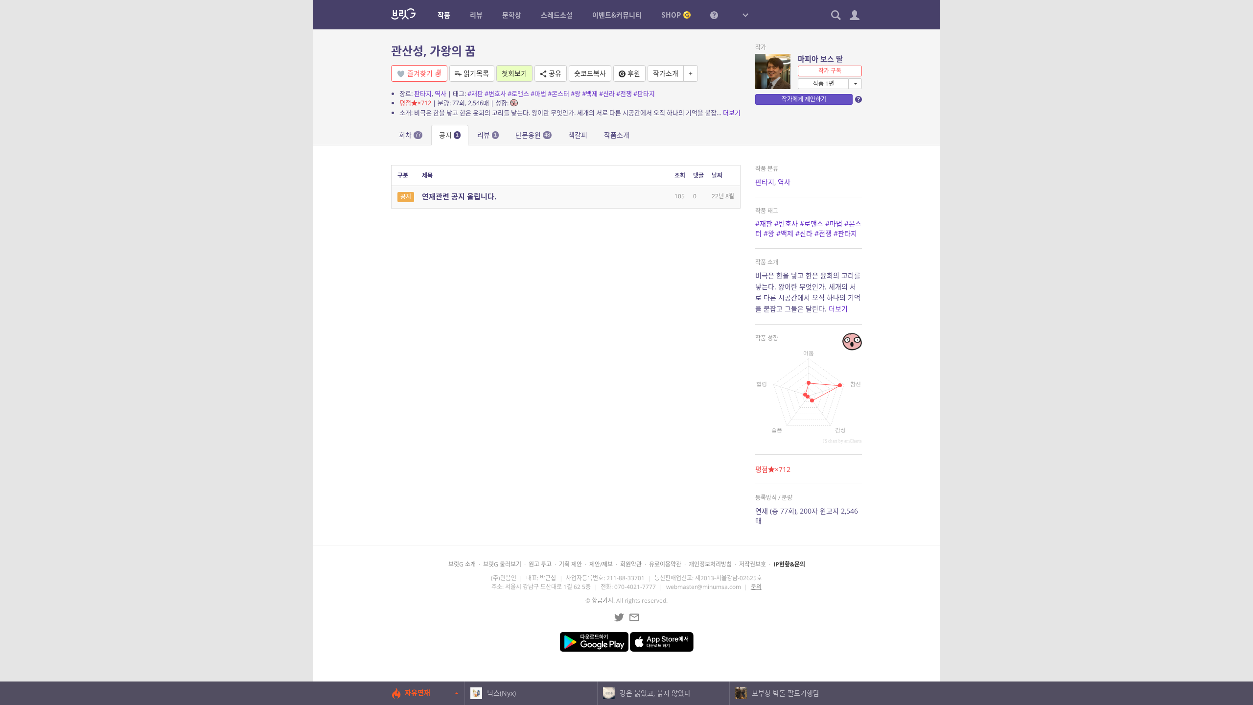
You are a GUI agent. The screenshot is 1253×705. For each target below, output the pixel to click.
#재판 (475, 93)
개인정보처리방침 (710, 564)
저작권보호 (752, 564)
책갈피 (577, 135)
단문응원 (532, 135)
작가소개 (665, 73)
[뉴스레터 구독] (634, 617)
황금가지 (602, 600)
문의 (756, 587)
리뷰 (487, 135)
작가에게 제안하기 (804, 99)
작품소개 (616, 135)
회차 (410, 135)
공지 (449, 135)
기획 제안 (570, 564)
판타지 (423, 93)
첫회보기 (514, 73)
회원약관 (631, 564)
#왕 (575, 93)
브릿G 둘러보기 (502, 564)
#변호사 (495, 93)
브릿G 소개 (462, 564)
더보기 (732, 112)
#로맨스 (518, 93)
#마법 (538, 93)
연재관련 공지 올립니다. (459, 196)
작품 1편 (823, 83)
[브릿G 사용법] (714, 14)
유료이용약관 (665, 564)
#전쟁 (624, 93)
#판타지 (644, 93)
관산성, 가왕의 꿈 (433, 51)
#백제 (590, 93)
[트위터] (619, 617)
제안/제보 (601, 564)
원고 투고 (540, 564)
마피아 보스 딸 (820, 59)
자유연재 (417, 692)
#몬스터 (558, 93)
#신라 (607, 93)
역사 (440, 93)
